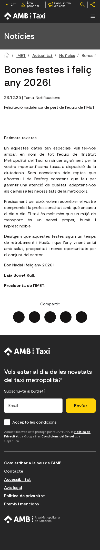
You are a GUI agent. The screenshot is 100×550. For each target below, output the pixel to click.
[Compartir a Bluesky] (66, 317)
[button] (93, 16)
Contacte (13, 471)
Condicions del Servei (58, 436)
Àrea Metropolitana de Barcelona (32, 519)
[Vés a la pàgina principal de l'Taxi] (25, 16)
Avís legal (13, 487)
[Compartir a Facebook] (19, 317)
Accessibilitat (17, 479)
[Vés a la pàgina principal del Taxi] (27, 351)
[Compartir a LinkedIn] (50, 317)
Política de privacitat (24, 495)
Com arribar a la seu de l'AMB (33, 463)
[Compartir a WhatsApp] (81, 317)
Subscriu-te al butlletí (24, 391)
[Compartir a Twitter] (34, 317)
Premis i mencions (21, 504)
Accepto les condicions (34, 422)
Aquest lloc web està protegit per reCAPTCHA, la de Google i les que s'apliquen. (47, 436)
